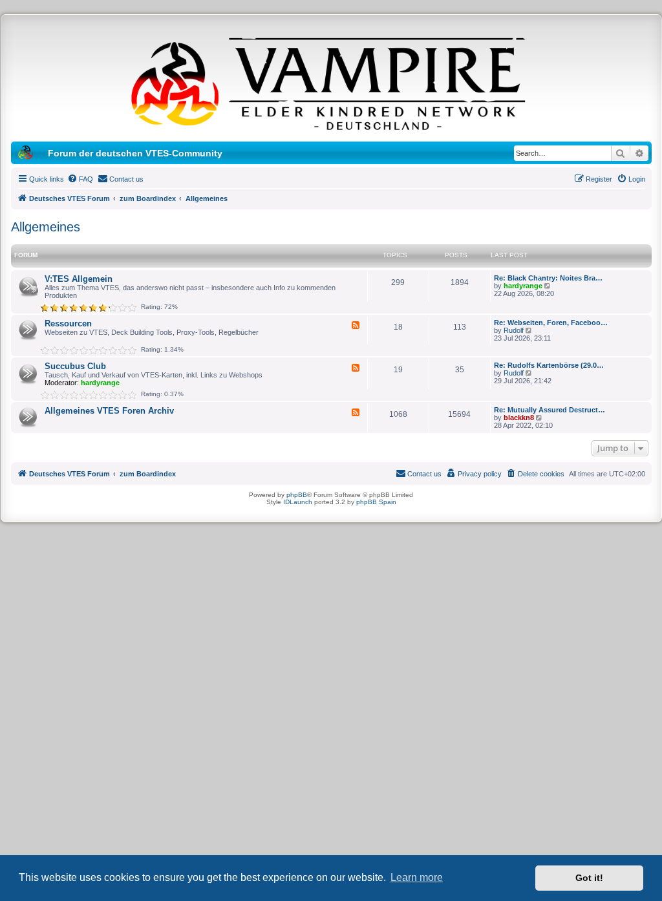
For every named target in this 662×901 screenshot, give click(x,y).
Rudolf (514, 330)
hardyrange (523, 286)
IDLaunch (297, 501)
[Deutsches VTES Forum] (331, 81)
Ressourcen (68, 323)
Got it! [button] (589, 878)
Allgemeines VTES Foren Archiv (109, 411)
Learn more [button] (416, 877)
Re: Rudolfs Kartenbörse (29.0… (549, 365)
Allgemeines (45, 227)
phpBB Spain (376, 501)
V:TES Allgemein (78, 279)
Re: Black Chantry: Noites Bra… (548, 278)
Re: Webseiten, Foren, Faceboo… (551, 322)
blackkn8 (519, 417)
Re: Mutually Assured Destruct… (549, 410)
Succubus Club (75, 366)
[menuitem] (80, 179)
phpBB (296, 494)
